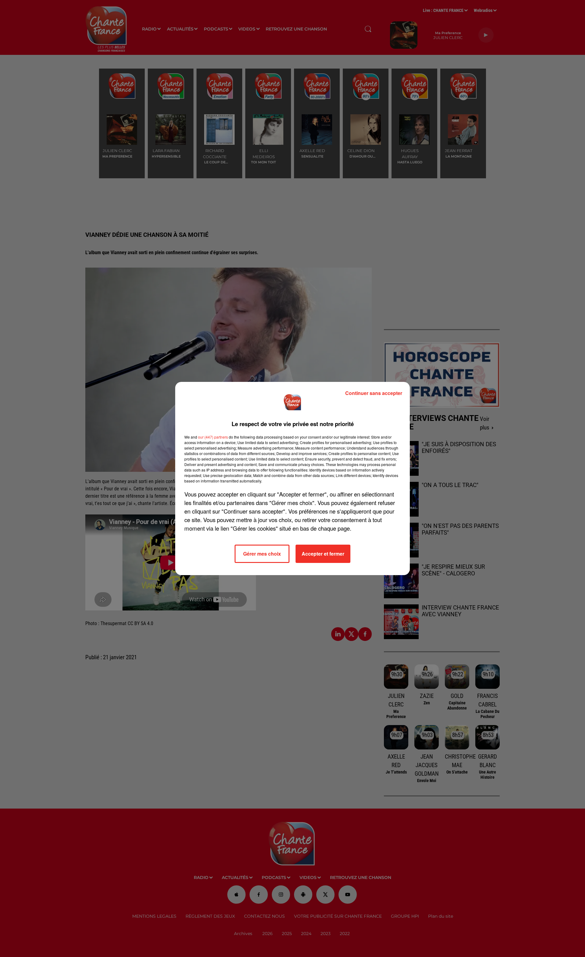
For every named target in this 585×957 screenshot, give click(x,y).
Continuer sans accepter (373, 393)
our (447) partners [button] (213, 436)
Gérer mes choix (262, 553)
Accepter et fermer (323, 553)
